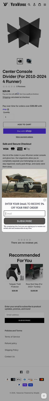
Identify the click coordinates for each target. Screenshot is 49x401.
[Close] (44, 200)
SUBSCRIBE (24, 221)
